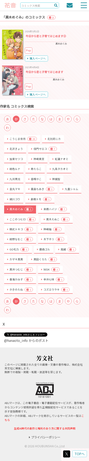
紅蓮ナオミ (61, 159)
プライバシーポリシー (45, 437)
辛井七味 (52, 279)
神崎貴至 (39, 159)
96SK (50, 269)
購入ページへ (38, 58)
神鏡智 (56, 179)
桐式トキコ (20, 229)
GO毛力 (18, 249)
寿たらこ (36, 169)
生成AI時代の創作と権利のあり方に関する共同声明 (44, 428)
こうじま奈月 (22, 139)
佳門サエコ (44, 149)
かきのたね (20, 289)
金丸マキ (15, 189)
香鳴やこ (36, 179)
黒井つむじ (20, 269)
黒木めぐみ (20, 209)
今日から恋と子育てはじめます (44, 72)
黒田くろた (44, 259)
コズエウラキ (55, 289)
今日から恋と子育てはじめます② (46, 36)
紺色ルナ (15, 169)
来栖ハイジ (54, 209)
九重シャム (71, 189)
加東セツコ (16, 159)
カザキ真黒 (16, 259)
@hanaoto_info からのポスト (26, 340)
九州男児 (15, 179)
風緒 (67, 249)
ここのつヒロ (22, 219)
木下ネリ (52, 239)
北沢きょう (16, 149)
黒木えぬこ (57, 219)
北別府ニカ (54, 139)
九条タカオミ (60, 169)
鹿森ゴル (44, 249)
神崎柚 (51, 229)
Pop (28, 50)
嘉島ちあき (41, 189)
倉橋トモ (40, 199)
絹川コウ (15, 199)
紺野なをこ (20, 239)
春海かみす (20, 279)
